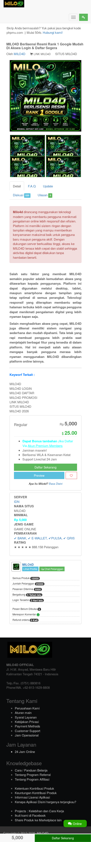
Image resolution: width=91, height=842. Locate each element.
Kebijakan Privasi (27, 721)
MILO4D (19, 53)
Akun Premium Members (45, 445)
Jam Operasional (27, 735)
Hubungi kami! (53, 32)
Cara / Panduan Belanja (31, 770)
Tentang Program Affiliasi (32, 779)
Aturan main (23, 712)
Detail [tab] (17, 186)
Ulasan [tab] (44, 195)
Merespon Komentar (25, 614)
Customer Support (27, 730)
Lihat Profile (30, 569)
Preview (39, 475)
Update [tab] (48, 186)
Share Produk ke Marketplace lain (38, 820)
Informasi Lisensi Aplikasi (32, 797)
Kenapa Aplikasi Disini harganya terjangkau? (45, 802)
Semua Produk (25, 578)
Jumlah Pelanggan (27, 584)
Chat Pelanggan (53, 569)
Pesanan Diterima (26, 589)
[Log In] (83, 17)
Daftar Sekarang (45, 467)
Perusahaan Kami (27, 708)
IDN (16, 501)
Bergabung (26, 595)
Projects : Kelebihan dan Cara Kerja (39, 811)
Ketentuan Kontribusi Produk (34, 788)
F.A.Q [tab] (32, 186)
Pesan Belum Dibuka (26, 609)
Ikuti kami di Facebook (30, 815)
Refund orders (24, 620)
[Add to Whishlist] (71, 475)
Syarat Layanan (26, 717)
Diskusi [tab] (21, 195)
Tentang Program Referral (33, 774)
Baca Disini (55, 484)
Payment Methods (27, 726)
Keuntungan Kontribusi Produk (36, 793)
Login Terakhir (27, 600)
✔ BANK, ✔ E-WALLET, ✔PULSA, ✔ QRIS (44, 538)
